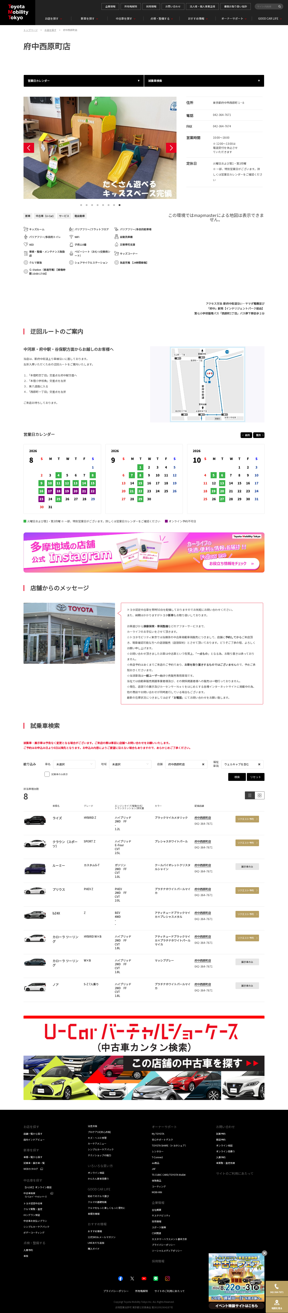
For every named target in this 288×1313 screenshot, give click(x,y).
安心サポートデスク (162, 1139)
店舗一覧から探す (33, 1133)
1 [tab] (81, 204)
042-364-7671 (222, 115)
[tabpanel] (100, 148)
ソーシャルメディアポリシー (167, 1250)
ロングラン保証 (32, 1214)
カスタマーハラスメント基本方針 (169, 1239)
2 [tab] (87, 204)
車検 (26, 1255)
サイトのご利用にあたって (235, 1173)
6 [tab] (108, 204)
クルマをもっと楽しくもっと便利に (106, 1207)
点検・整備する (34, 1242)
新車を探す (31, 1150)
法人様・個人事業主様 (202, 6)
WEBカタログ (31, 1168)
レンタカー (158, 1151)
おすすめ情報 (95, 1231)
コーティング (159, 1186)
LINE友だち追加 (96, 1242)
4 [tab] (98, 204)
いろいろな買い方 (100, 1165)
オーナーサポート (164, 1126)
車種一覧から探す (33, 1157)
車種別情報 (94, 1213)
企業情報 (110, 6)
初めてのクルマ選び (98, 1196)
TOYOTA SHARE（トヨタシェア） (169, 1145)
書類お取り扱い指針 (235, 6)
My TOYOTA (158, 1133)
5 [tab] (103, 204)
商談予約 (221, 1139)
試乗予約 (221, 1133)
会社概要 (156, 1209)
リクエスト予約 (245, 818)
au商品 (155, 1163)
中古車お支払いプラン (35, 1220)
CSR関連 (156, 1233)
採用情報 (151, 6)
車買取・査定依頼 (225, 1163)
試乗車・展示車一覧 (34, 1163)
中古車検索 (36, 1195)
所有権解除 (130, 6)
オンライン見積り (225, 1151)
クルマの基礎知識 (97, 1202)
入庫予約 (28, 1250)
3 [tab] (92, 204)
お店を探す (31, 1126)
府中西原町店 (203, 817)
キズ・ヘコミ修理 (97, 1137)
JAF (154, 1168)
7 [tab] (114, 204)
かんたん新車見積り (98, 1178)
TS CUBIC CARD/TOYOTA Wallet (169, 1174)
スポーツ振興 (159, 1227)
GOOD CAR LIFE (99, 1189)
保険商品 (156, 1180)
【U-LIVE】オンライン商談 (38, 1187)
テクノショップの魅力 (99, 1155)
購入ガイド (94, 1248)
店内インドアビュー (34, 1139)
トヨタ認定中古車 (33, 1203)
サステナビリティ (161, 1215)
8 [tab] (119, 204)
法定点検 (92, 1126)
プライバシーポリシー (163, 1244)
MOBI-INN (157, 1192)
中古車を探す (33, 1180)
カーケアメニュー (97, 1143)
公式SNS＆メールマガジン (102, 1237)
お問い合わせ (173, 6)
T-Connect (157, 1157)
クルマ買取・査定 (33, 1209)
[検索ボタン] (279, 6)
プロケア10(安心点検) (99, 1132)
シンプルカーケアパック (36, 1226)
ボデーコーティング (34, 1232)
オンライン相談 (96, 1172)
